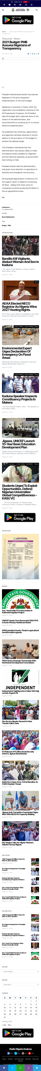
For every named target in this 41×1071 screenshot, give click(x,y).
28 (26, 1014)
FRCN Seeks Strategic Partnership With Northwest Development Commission (19, 662)
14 (26, 1008)
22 (31, 1011)
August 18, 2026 (7, 625)
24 (5, 1014)
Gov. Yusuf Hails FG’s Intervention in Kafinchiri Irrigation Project (17, 611)
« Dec (4, 1025)
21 (26, 1011)
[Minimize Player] (37, 5)
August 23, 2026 (7, 863)
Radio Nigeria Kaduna (20, 1064)
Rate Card (36, 1059)
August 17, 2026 (7, 665)
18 (10, 1011)
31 (5, 1017)
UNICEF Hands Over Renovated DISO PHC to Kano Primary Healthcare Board (20, 621)
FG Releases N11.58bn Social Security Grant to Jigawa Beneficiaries (18, 753)
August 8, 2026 (7, 726)
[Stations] (31, 5)
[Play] (9, 5)
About (4, 1059)
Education (30, 419)
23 (36, 1011)
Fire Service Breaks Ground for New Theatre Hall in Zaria (17, 722)
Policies (20, 1061)
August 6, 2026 (7, 817)
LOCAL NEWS (22, 237)
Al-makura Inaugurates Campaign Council (13, 869)
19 (15, 1011)
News (17, 38)
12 (15, 1008)
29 (31, 1014)
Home (4, 31)
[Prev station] (15, 5)
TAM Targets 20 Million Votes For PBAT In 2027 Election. (13, 860)
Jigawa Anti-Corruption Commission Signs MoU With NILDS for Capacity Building (20, 813)
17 (5, 1011)
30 (36, 1014)
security (35, 237)
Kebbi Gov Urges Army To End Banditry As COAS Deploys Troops (20, 783)
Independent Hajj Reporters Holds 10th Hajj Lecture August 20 (20, 692)
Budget (4, 225)
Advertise (28, 1059)
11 (10, 1008)
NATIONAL (29, 464)
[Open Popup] (26, 5)
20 (20, 1011)
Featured (7, 38)
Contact (10, 1059)
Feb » (10, 1025)
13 (20, 1008)
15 (31, 1008)
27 (20, 1014)
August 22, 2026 (7, 615)
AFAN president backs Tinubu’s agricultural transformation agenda (20, 631)
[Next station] (4, 5)
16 (36, 1008)
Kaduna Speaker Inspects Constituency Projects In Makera (13, 879)
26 (15, 1014)
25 (10, 1014)
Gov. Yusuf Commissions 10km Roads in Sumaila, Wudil (12, 888)
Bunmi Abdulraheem (8, 217)
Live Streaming (18, 1059)
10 (5, 1008)
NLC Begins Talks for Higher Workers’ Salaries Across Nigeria (18, 843)
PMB (9, 225)
